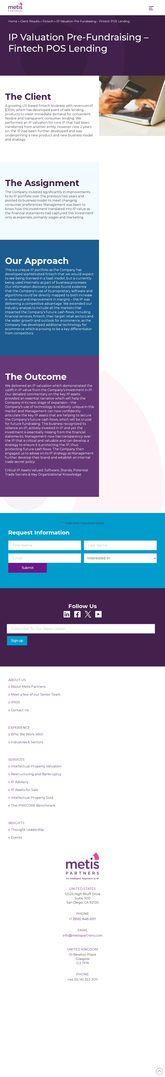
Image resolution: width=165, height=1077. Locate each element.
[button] (151, 8)
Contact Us (20, 710)
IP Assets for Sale (24, 790)
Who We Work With (27, 734)
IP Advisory (20, 782)
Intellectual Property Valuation (36, 766)
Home (12, 21)
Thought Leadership (27, 830)
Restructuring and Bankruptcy (36, 774)
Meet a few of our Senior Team (35, 694)
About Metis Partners (28, 687)
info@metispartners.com (82, 935)
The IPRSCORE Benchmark (33, 805)
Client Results (30, 21)
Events (16, 837)
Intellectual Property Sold (32, 798)
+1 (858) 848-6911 (82, 919)
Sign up (17, 640)
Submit (28, 568)
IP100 (15, 702)
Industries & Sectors (27, 742)
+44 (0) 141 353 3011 (82, 979)
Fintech (48, 21)
